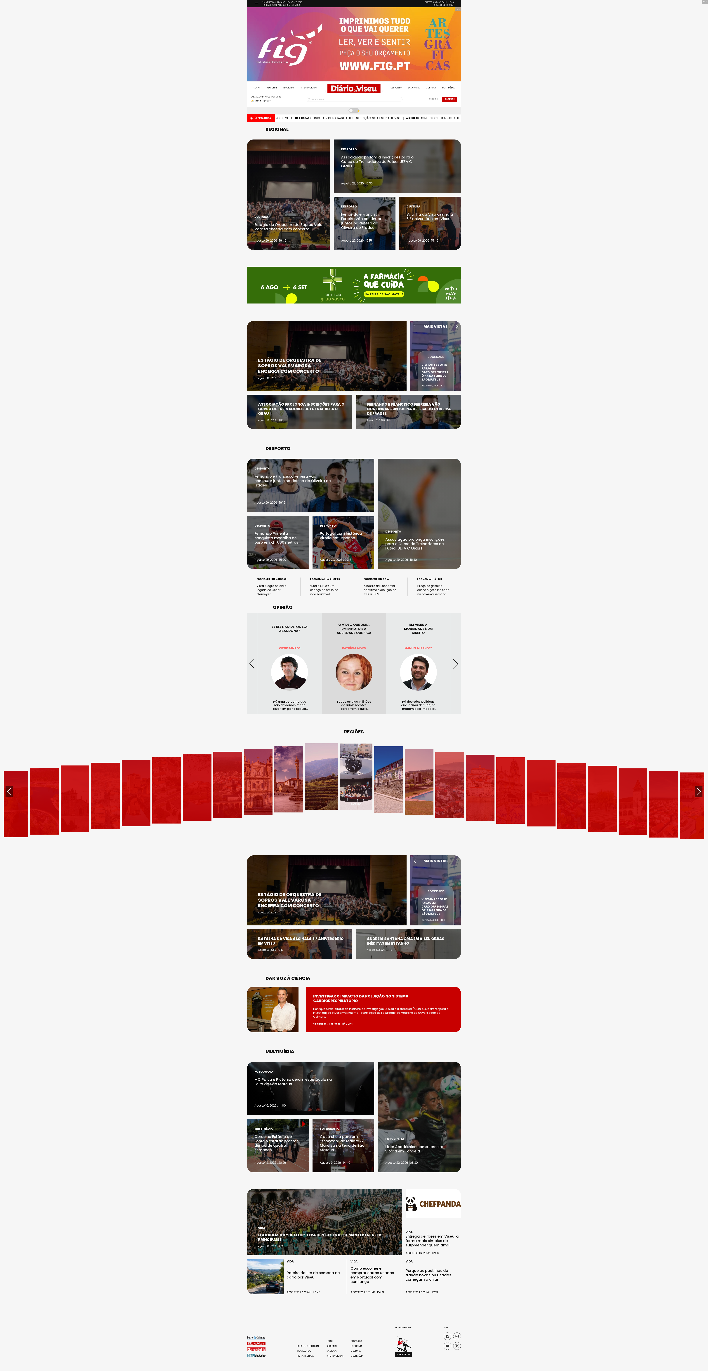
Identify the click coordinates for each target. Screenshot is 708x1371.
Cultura (431, 87)
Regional (272, 87)
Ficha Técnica (305, 1355)
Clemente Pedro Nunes (418, 648)
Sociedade (436, 353)
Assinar (450, 99)
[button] (414, 326)
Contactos (304, 1350)
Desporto (396, 87)
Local (257, 87)
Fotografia (263, 1072)
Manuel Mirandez (289, 648)
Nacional (288, 87)
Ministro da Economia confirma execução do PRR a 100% (380, 590)
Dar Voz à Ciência (288, 978)
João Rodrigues (354, 648)
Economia (414, 87)
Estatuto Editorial (308, 1346)
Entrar (433, 99)
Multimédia (448, 87)
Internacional (309, 87)
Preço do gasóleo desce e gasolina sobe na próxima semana (433, 590)
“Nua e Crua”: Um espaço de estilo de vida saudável (324, 590)
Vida (261, 1228)
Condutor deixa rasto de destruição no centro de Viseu (301, 118)
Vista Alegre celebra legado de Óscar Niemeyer (271, 590)
